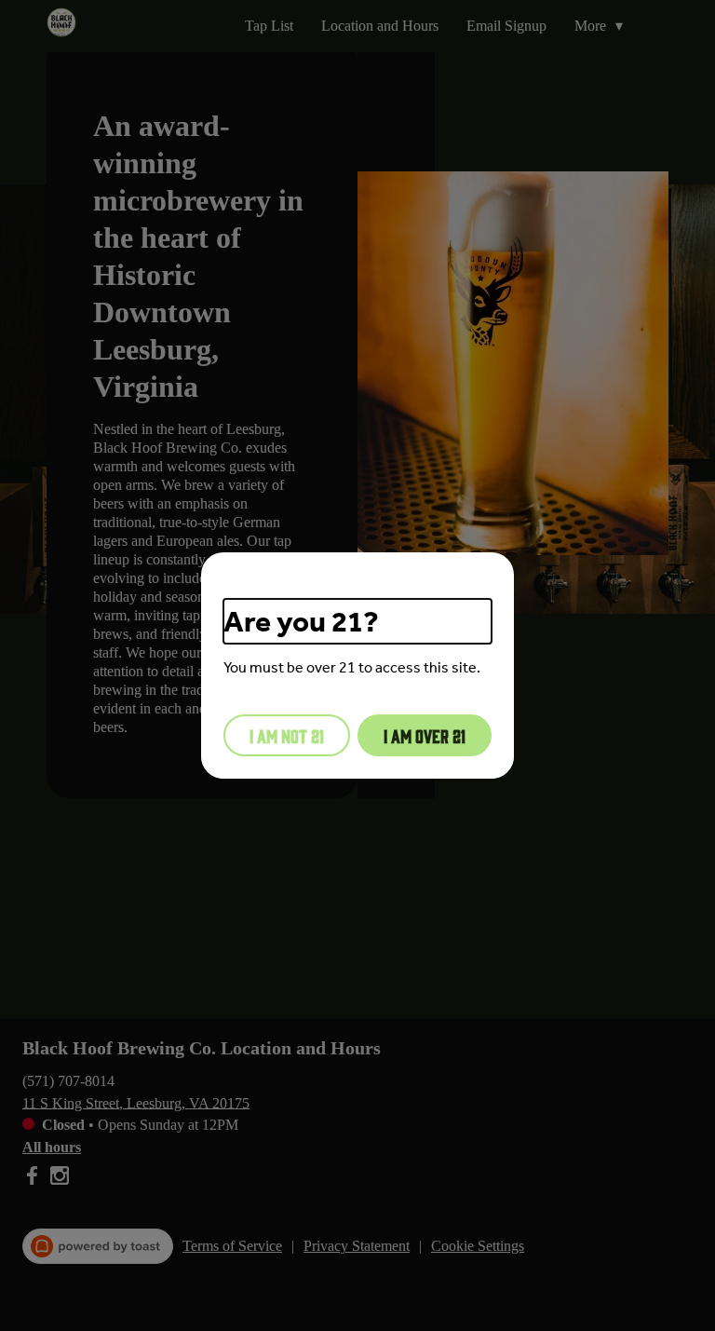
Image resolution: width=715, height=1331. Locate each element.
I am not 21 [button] (287, 735)
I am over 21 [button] (424, 735)
